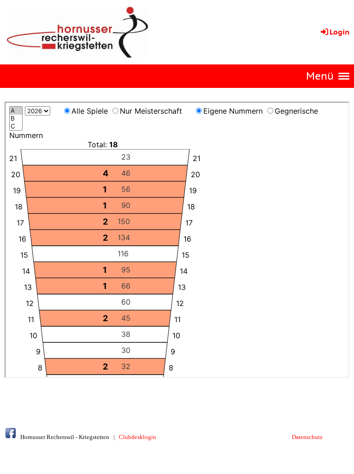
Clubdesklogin (137, 437)
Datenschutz (307, 437)
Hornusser (32, 437)
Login (339, 31)
